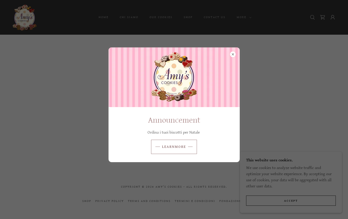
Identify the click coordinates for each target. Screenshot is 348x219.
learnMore (174, 147)
